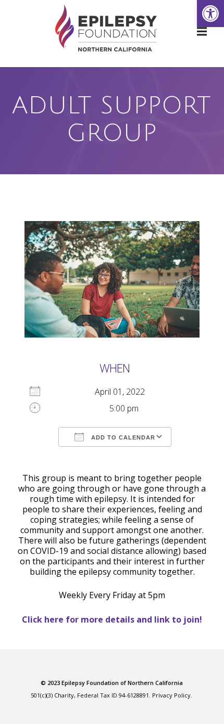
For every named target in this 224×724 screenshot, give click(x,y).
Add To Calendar (122, 437)
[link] (210, 13)
